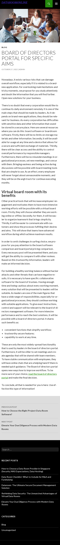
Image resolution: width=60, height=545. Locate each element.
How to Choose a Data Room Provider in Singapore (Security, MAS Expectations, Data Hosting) (26, 470)
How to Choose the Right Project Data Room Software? (25, 411)
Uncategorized (9, 530)
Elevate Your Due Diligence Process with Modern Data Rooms (29, 425)
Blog (4, 47)
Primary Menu (56, 3)
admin (22, 69)
